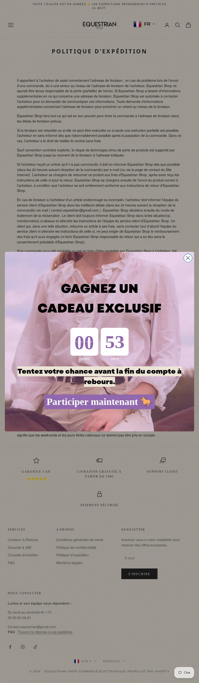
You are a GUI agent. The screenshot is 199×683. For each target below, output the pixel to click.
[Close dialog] (188, 258)
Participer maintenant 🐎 (99, 401)
